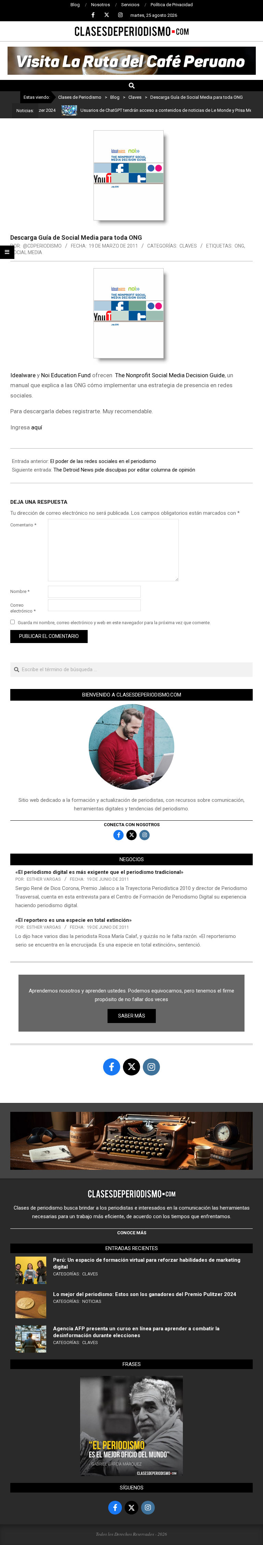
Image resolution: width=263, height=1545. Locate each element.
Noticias (91, 1301)
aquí (36, 427)
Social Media (26, 252)
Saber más (131, 1016)
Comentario (23, 524)
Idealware (23, 375)
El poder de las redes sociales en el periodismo (103, 461)
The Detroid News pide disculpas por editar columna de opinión (124, 470)
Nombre (19, 591)
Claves (188, 246)
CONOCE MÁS (131, 1232)
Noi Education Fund (66, 375)
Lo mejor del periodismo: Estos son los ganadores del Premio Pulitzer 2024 (144, 1294)
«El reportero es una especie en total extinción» (73, 920)
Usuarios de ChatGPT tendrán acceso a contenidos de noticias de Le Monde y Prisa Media (152, 110)
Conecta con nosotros (132, 824)
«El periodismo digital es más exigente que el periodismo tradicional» (99, 872)
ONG (239, 246)
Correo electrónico (23, 608)
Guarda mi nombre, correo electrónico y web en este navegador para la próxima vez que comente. (114, 622)
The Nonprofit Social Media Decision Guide (170, 375)
